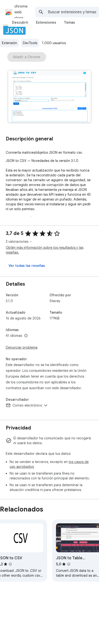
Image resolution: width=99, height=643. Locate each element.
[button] (49, 97)
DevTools (30, 43)
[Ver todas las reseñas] (27, 265)
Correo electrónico (27, 405)
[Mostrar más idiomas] (26, 336)
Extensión (9, 43)
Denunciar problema (21, 347)
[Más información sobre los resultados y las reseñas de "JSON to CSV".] (10, 564)
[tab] (20, 22)
